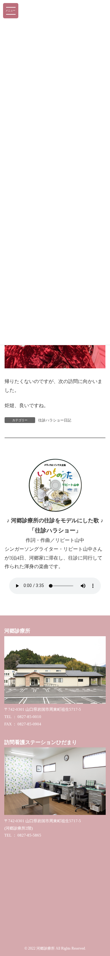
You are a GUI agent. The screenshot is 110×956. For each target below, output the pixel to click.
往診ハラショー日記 (54, 420)
